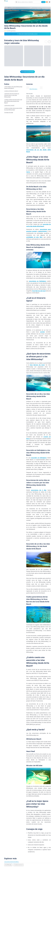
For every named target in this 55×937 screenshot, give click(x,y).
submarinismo (42, 231)
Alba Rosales (29, 93)
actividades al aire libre (34, 237)
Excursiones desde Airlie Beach (12, 861)
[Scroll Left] (46, 41)
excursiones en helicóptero (37, 281)
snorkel (42, 332)
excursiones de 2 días (38, 490)
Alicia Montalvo (33, 89)
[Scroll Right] (49, 41)
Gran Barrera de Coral (38, 291)
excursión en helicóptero (39, 458)
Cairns (28, 172)
